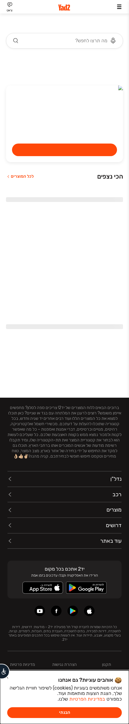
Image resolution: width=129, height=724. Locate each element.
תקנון (106, 664)
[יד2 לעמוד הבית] (64, 7)
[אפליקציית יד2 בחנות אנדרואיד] (73, 611)
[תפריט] (119, 6)
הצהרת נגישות (64, 664)
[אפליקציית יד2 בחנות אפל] (89, 611)
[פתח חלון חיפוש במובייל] (64, 41)
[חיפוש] (16, 40)
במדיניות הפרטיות (87, 699)
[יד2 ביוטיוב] (39, 611)
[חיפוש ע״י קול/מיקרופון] (113, 40)
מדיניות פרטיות (22, 664)
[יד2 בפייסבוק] (56, 611)
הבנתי (64, 712)
